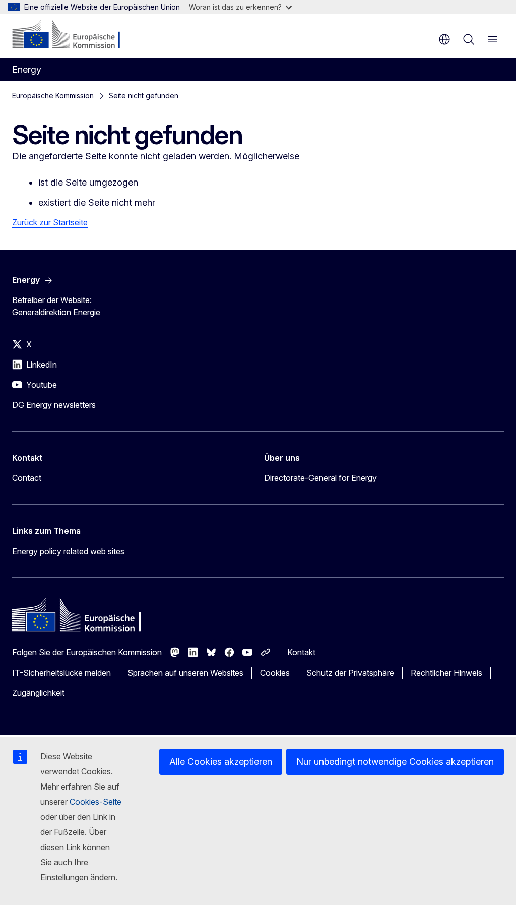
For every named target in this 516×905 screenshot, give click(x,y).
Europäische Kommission (53, 95)
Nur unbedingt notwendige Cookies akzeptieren (395, 761)
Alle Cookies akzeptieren (220, 761)
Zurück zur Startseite (50, 222)
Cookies (275, 673)
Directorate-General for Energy (320, 478)
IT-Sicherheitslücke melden (61, 673)
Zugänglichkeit (38, 693)
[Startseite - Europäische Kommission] (73, 35)
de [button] (444, 39)
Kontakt (301, 652)
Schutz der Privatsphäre (350, 673)
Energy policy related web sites (68, 551)
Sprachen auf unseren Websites (185, 673)
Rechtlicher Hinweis (446, 673)
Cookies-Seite (95, 802)
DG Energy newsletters (54, 405)
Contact (26, 478)
